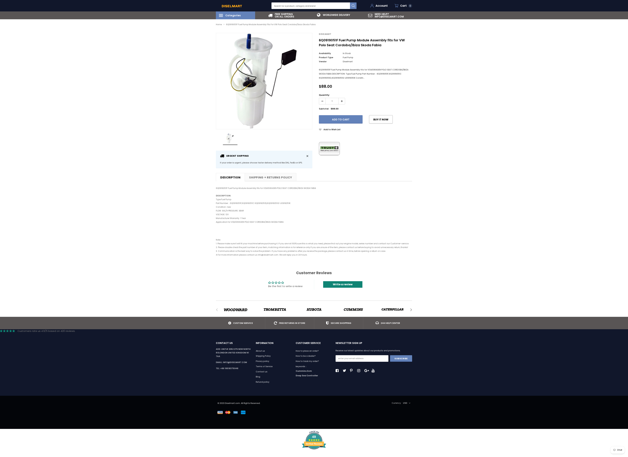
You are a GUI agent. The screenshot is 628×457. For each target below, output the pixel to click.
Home (219, 24)
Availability (325, 53)
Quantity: (324, 95)
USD (405, 403)
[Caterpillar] (392, 310)
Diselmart (325, 34)
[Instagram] (359, 370)
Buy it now (380, 119)
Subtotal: (324, 108)
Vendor (323, 61)
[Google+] (366, 370)
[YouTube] (374, 370)
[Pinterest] (352, 370)
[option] (281, 15)
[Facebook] (338, 370)
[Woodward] (235, 310)
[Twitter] (345, 370)
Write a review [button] (343, 284)
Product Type (326, 57)
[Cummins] (353, 310)
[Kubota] (314, 310)
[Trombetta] (275, 310)
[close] (307, 156)
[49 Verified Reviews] (314, 455)
